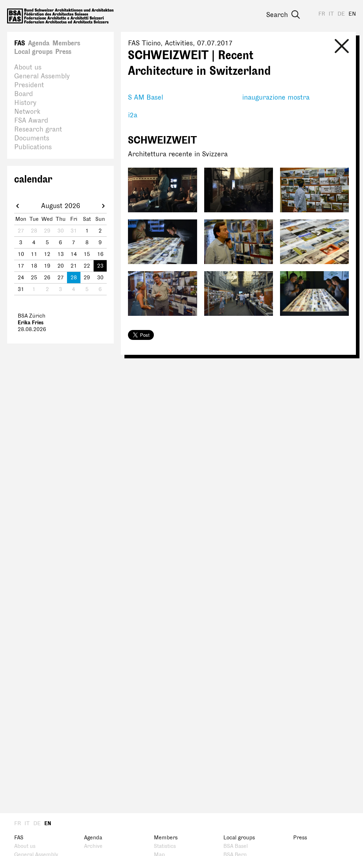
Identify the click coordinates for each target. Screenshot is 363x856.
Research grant (38, 129)
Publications (33, 147)
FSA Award (31, 120)
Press (63, 51)
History (25, 103)
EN (352, 14)
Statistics (165, 846)
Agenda (39, 43)
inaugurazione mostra (275, 97)
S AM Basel (145, 97)
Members (66, 43)
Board (23, 94)
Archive (93, 846)
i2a (132, 115)
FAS (19, 43)
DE (341, 14)
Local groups (33, 51)
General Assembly (42, 76)
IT (331, 14)
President (29, 85)
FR (321, 14)
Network (27, 112)
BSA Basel (235, 846)
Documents (31, 138)
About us (27, 67)
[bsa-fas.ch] (60, 16)
